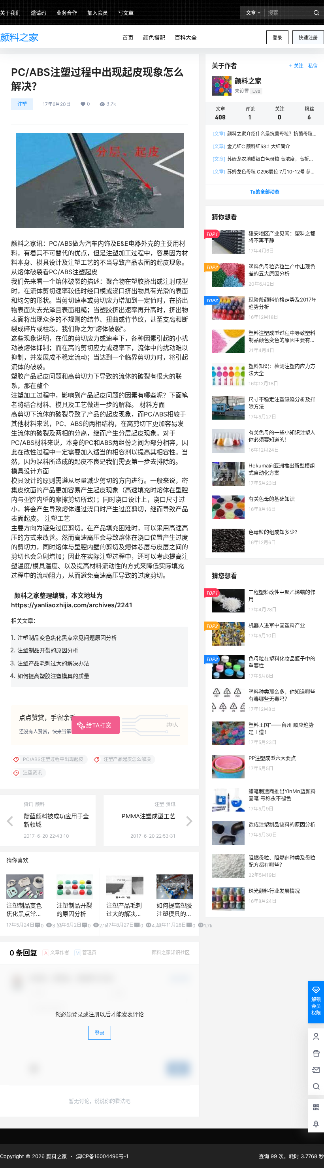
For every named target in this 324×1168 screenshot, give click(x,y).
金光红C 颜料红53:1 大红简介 (251, 146)
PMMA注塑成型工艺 (148, 816)
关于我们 (10, 12)
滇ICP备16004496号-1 (102, 1156)
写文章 (126, 12)
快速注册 (308, 38)
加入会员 (97, 12)
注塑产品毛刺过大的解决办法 (53, 663)
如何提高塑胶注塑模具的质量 (53, 676)
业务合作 (67, 12)
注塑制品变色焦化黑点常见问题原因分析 (67, 637)
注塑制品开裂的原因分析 (47, 650)
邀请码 (38, 12)
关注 (298, 66)
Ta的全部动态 (264, 192)
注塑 (22, 104)
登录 (277, 38)
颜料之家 (56, 1156)
